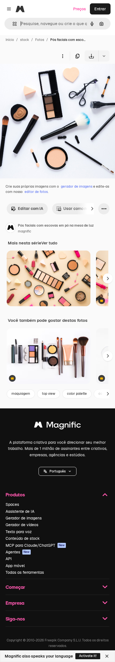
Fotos (39, 40)
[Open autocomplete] (12, 24)
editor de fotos (36, 192)
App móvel (15, 565)
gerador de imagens (76, 186)
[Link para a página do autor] (11, 228)
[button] (57, 471)
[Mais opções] (62, 56)
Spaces (12, 504)
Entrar (100, 8)
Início (10, 40)
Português (57, 471)
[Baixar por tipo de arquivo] (103, 56)
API (9, 558)
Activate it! (88, 656)
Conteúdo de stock (23, 538)
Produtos (15, 494)
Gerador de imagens (24, 518)
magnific (24, 231)
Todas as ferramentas (25, 572)
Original (36, 74)
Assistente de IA (20, 511)
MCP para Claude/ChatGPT (35, 545)
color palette (77, 393)
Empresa (15, 603)
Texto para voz (19, 531)
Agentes (18, 552)
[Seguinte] (92, 208)
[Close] (107, 656)
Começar (15, 587)
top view (48, 393)
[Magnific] (57, 426)
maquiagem (20, 393)
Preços (79, 8)
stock (24, 40)
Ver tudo (49, 243)
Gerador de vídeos (22, 524)
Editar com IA (30, 208)
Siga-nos (15, 619)
